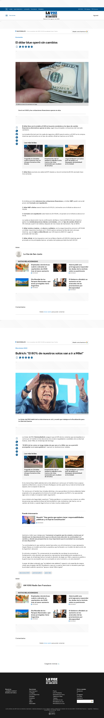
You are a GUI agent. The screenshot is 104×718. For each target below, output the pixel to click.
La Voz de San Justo (32, 254)
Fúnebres (41, 9)
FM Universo (95, 9)
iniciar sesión (47, 312)
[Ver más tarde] (17, 46)
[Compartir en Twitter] (26, 47)
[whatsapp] (20, 47)
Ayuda (58, 710)
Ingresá (95, 15)
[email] (29, 47)
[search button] (6, 9)
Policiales (34, 9)
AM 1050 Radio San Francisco (37, 585)
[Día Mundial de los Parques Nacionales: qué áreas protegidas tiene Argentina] (22, 282)
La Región (26, 9)
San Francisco (18, 9)
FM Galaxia (87, 9)
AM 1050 (80, 9)
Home (11, 9)
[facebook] (23, 47)
